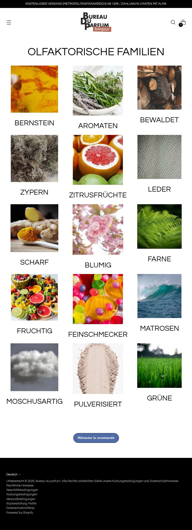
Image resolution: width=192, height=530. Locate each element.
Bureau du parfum (48, 481)
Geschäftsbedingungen (22, 490)
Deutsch (11, 474)
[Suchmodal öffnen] (173, 22)
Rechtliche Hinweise (19, 485)
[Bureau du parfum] (96, 22)
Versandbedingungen (20, 499)
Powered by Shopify (19, 512)
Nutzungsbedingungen (21, 494)
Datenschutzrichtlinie (20, 508)
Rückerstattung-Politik (21, 503)
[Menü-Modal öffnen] (9, 22)
